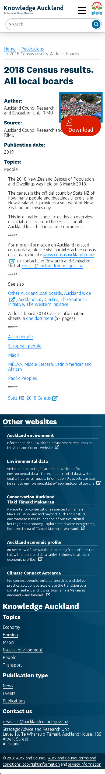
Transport (12, 665)
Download (80, 130)
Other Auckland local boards (35, 293)
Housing (10, 634)
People (9, 657)
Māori (13, 355)
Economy (11, 627)
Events (9, 693)
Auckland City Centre (38, 299)
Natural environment (23, 649)
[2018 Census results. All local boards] (81, 106)
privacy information (84, 764)
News (8, 685)
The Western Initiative (47, 304)
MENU (69, 11)
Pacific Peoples (22, 378)
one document (40, 318)
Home (10, 48)
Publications (32, 48)
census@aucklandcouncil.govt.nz (52, 265)
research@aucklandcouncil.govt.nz (35, 721)
